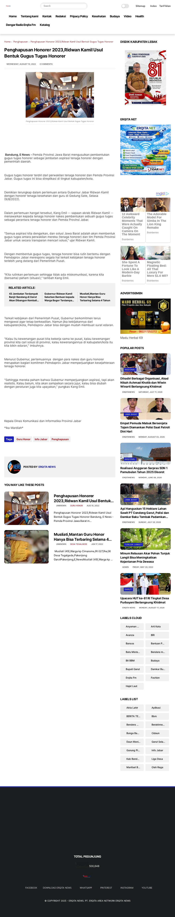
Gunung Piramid (135, 750)
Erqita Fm (131, 677)
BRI (153, 635)
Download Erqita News (57, 887)
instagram (126, 887)
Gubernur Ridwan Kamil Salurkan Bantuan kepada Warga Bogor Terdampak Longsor (59, 297)
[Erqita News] (8, 8)
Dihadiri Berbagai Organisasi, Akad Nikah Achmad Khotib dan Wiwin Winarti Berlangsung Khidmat (144, 382)
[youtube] (169, 31)
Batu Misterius (134, 651)
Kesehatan (99, 16)
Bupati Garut (133, 669)
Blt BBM (130, 660)
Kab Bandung (134, 758)
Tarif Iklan (165, 5)
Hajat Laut (131, 686)
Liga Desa (157, 758)
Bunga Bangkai (134, 733)
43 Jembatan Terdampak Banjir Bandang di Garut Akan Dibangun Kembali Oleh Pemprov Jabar (23, 297)
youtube (147, 887)
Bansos (130, 643)
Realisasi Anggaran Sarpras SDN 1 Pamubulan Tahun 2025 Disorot (143, 470)
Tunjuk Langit (133, 544)
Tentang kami (29, 16)
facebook (31, 887)
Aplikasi (155, 707)
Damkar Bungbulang (160, 669)
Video (127, 16)
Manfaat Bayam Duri (135, 767)
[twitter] (147, 31)
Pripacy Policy (79, 16)
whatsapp (86, 887)
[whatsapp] (152, 31)
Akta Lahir (132, 707)
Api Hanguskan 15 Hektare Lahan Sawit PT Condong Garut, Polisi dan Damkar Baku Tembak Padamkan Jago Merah (144, 513)
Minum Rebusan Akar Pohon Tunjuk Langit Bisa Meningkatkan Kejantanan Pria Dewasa (145, 557)
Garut (128, 589)
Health (139, 16)
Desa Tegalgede (78, 544)
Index (153, 5)
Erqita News (76, 900)
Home (13, 16)
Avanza (130, 635)
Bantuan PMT (158, 643)
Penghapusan (20, 41)
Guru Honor (23, 439)
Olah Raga (157, 767)
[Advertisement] (87, 827)
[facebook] (141, 31)
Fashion (155, 677)
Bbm (154, 716)
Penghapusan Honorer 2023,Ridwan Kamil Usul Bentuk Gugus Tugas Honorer (82, 498)
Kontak (46, 16)
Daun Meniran (134, 741)
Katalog (45, 25)
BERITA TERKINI (135, 716)
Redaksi (61, 16)
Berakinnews (158, 724)
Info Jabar (41, 439)
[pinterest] (158, 31)
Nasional (130, 369)
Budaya (115, 16)
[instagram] (163, 31)
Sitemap (140, 5)
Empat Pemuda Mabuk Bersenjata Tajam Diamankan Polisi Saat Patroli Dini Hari (145, 427)
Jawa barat (131, 414)
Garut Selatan (159, 741)
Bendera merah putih (160, 651)
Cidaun (155, 733)
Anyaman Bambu (135, 626)
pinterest (106, 887)
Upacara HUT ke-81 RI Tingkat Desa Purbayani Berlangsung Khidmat (144, 600)
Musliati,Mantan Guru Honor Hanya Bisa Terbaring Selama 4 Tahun (95, 297)
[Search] (84, 6)
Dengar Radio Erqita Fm (21, 25)
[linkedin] (35, 448)
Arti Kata (156, 626)
